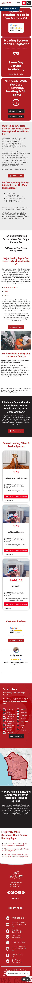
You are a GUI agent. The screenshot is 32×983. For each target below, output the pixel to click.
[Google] (8, 892)
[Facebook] (12, 892)
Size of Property (10, 287)
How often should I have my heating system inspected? (14, 844)
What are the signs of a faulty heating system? (15, 850)
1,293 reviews (19, 680)
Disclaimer (8, 500)
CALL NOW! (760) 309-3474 (16, 496)
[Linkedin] (23, 892)
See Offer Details (16, 74)
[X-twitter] (19, 892)
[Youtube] (16, 892)
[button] (18, 3)
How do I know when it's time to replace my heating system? (15, 855)
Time (6, 291)
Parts (6, 295)
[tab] (16, 287)
